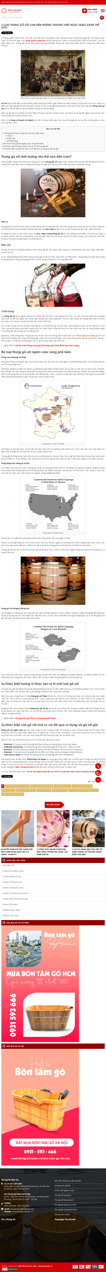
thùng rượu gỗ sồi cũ (8, 790)
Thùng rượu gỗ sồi (12, 877)
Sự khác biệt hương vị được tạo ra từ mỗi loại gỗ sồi (25, 146)
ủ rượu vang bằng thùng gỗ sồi (82, 786)
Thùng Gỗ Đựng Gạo (13, 888)
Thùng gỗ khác (10, 905)
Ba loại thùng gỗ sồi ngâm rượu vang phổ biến (23, 144)
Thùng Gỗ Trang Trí (12, 882)
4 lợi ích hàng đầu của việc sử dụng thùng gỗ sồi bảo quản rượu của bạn (87, 852)
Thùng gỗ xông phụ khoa (15, 894)
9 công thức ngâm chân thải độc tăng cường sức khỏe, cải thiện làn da (52, 852)
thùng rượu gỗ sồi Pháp (59, 790)
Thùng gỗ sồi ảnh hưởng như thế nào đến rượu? (23, 133)
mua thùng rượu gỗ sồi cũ (62, 786)
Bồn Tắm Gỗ (8, 866)
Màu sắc (10, 139)
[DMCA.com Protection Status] (10, 1269)
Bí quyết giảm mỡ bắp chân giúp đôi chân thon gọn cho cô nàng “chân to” (17, 852)
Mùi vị (9, 136)
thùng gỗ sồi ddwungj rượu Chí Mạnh (17, 786)
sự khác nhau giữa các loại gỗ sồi (12, 794)
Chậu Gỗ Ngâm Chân (13, 871)
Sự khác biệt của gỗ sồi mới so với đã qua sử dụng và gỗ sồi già (30, 149)
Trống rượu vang (11, 910)
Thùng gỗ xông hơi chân (15, 899)
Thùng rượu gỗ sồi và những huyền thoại (35, 719)
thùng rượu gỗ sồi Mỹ (43, 790)
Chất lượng (11, 141)
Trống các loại (10, 916)
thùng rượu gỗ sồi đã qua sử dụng (41, 786)
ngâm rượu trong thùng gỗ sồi (26, 790)
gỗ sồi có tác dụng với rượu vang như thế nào (83, 790)
